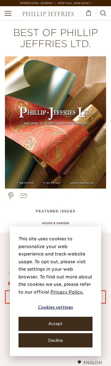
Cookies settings (55, 307)
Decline (55, 340)
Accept (55, 323)
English (93, 362)
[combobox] (89, 362)
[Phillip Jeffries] (48, 14)
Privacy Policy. (67, 292)
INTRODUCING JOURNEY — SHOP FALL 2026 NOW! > (55, 3)
